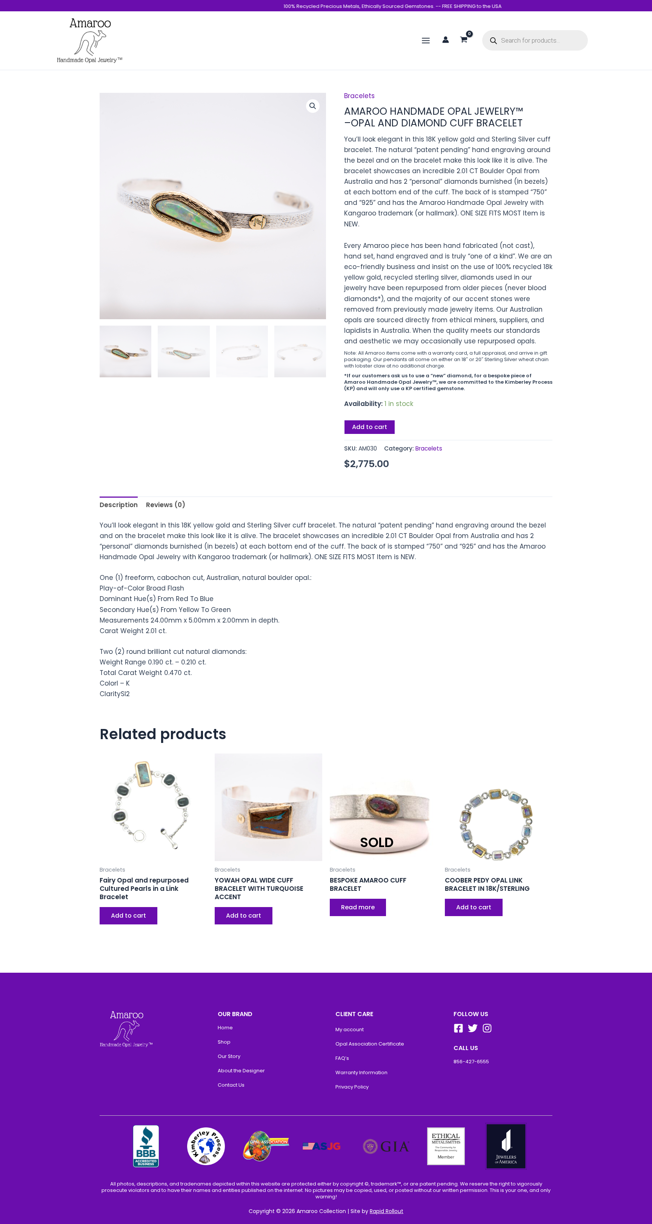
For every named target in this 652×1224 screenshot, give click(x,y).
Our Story (229, 1056)
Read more (358, 907)
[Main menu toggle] (426, 40)
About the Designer (241, 1070)
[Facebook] (458, 1028)
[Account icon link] (445, 39)
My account (349, 1029)
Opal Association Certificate (369, 1043)
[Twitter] (473, 1028)
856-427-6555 (471, 1061)
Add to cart (369, 427)
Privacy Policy (352, 1086)
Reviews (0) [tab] (165, 504)
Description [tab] (119, 504)
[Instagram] (487, 1028)
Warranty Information (361, 1072)
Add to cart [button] (128, 915)
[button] (313, 106)
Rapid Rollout (386, 1211)
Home (225, 1027)
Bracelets (359, 95)
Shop (224, 1042)
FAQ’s (342, 1058)
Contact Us (231, 1085)
